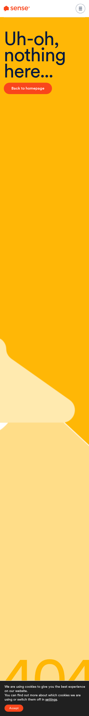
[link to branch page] (17, 8)
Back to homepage (27, 88)
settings (51, 699)
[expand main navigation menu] (80, 8)
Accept (14, 708)
